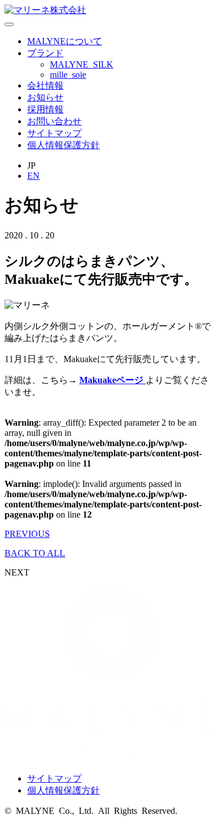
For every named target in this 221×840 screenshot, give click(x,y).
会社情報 (45, 85)
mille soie (68, 74)
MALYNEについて (64, 41)
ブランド (45, 53)
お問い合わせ (54, 121)
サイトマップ (54, 133)
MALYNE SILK (81, 64)
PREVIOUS (27, 534)
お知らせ (45, 97)
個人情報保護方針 (63, 145)
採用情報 (45, 109)
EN (33, 175)
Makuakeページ (112, 380)
